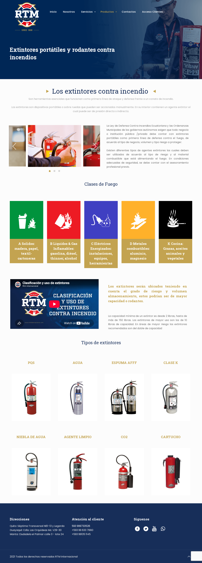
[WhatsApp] (162, 528)
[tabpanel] (54, 146)
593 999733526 (81, 526)
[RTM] (27, 16)
